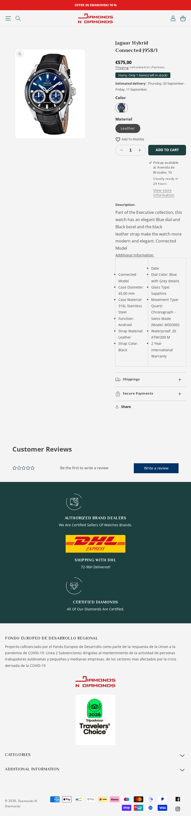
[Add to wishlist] (117, 139)
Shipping (122, 67)
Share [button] (126, 406)
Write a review (156, 468)
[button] (8, 18)
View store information (164, 192)
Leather (128, 128)
